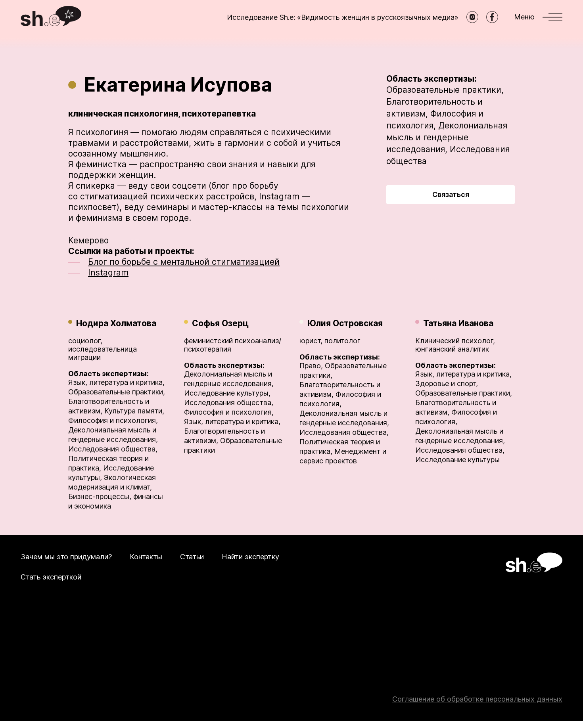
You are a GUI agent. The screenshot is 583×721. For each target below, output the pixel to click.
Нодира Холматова (116, 323)
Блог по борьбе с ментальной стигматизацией (184, 262)
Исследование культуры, (227, 393)
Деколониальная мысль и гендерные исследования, (446, 137)
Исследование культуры (457, 459)
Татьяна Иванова (458, 323)
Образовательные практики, (445, 90)
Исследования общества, (112, 449)
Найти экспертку (250, 557)
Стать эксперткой (51, 577)
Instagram (108, 272)
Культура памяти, (134, 411)
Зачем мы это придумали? (66, 557)
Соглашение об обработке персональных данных (477, 699)
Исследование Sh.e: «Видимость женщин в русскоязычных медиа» (342, 17)
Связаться (450, 194)
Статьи (192, 557)
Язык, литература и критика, (116, 382)
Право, (311, 365)
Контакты (146, 557)
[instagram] (472, 17)
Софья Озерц (220, 323)
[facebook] (492, 17)
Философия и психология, (113, 420)
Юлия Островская (345, 323)
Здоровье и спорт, (446, 383)
